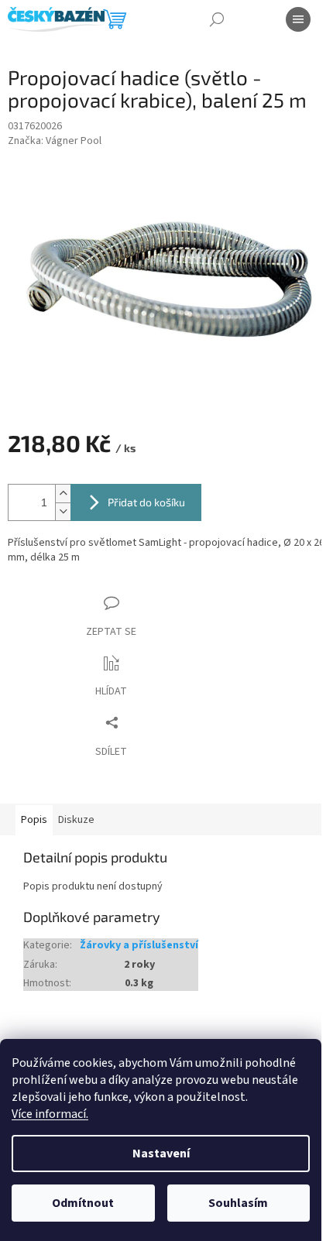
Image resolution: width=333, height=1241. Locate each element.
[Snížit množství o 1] (62, 511)
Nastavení (161, 1153)
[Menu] (298, 19)
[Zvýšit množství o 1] (62, 493)
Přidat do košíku (146, 502)
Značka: (54, 141)
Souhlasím (238, 1203)
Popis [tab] (34, 820)
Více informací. (50, 1114)
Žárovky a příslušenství (139, 945)
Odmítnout (83, 1203)
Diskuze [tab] (76, 820)
